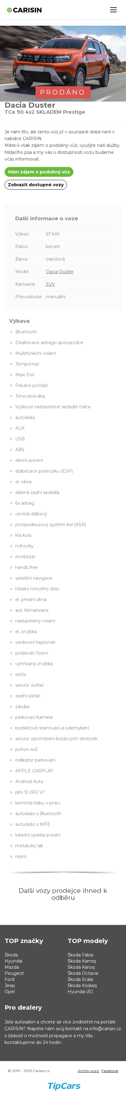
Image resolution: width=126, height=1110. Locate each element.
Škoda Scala (80, 979)
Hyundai (13, 961)
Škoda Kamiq (82, 961)
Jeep (10, 985)
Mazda (12, 967)
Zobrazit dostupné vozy (36, 184)
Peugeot (14, 973)
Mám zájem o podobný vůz (39, 172)
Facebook (110, 1070)
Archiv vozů (88, 1070)
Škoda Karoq (81, 967)
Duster (66, 271)
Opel (10, 991)
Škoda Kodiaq (82, 985)
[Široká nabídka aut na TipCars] (64, 1081)
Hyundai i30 (80, 991)
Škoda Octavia (83, 973)
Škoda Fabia (80, 955)
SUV (50, 284)
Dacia (52, 271)
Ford (9, 979)
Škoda (11, 955)
